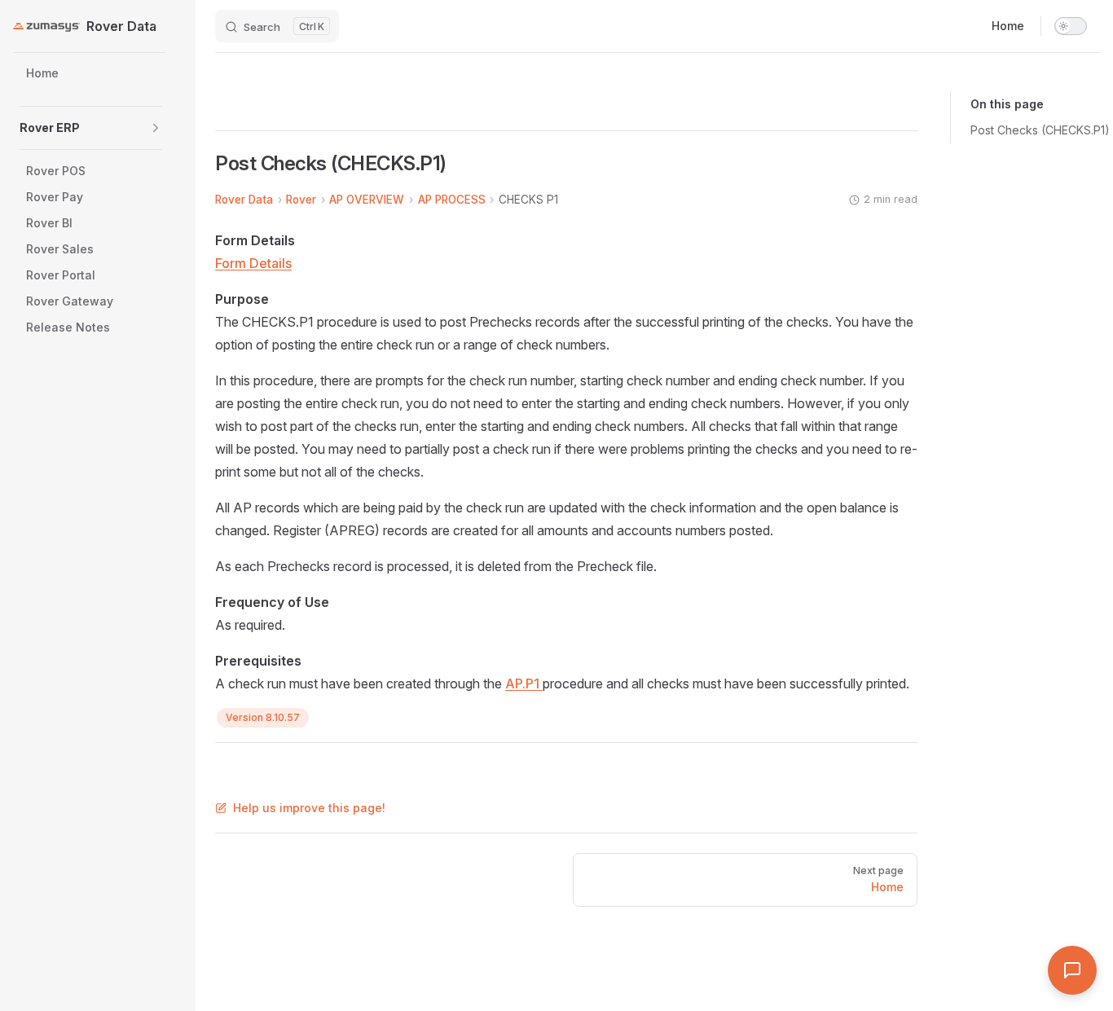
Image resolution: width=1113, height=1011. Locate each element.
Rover (301, 199)
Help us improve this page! (309, 808)
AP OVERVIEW (366, 199)
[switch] (1070, 26)
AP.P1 (524, 683)
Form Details (253, 263)
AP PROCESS (452, 199)
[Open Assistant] (1072, 970)
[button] (156, 128)
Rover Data (244, 199)
